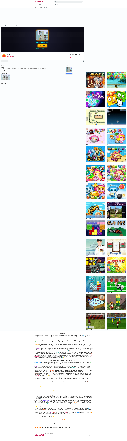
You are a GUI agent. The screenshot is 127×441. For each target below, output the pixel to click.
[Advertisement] (42, 17)
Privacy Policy (52, 433)
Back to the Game (43, 85)
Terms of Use (47, 433)
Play (69, 73)
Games (90, 5)
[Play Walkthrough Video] (5, 77)
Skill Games (9, 54)
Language (90, 435)
